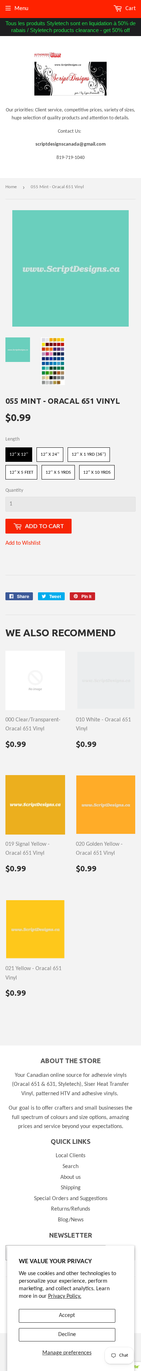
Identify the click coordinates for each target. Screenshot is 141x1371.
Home (11, 187)
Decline (67, 1334)
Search (70, 1166)
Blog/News (71, 1220)
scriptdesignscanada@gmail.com (70, 144)
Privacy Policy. (64, 1296)
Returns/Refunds (70, 1209)
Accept (67, 1315)
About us (70, 1177)
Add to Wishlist (22, 543)
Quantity (14, 490)
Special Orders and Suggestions (70, 1199)
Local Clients (70, 1156)
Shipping (71, 1188)
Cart (130, 9)
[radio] (18, 454)
